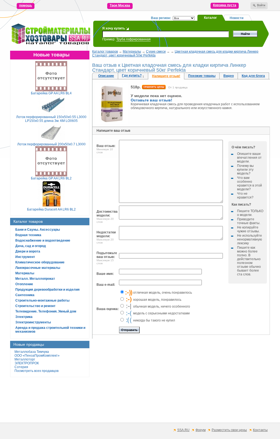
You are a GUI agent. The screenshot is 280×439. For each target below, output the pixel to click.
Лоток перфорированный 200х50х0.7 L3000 (51, 144)
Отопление (24, 284)
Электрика (24, 317)
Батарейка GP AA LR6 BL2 (51, 178)
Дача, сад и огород (30, 246)
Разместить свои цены (229, 430)
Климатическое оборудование (40, 262)
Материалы (24, 273)
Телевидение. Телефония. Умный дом (45, 311)
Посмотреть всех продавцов (36, 371)
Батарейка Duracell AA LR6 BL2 (51, 209)
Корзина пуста (224, 5)
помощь (25, 5)
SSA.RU (183, 430)
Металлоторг (24, 359)
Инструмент (25, 257)
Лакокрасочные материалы (37, 268)
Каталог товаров (105, 51)
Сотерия (21, 367)
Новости (236, 18)
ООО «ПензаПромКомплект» (37, 355)
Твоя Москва (120, 5)
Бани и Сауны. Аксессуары (37, 229)
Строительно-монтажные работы (42, 300)
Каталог (210, 18)
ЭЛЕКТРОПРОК (26, 363)
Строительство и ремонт (35, 306)
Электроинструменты (33, 322)
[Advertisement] (181, 380)
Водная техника (28, 235)
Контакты (260, 430)
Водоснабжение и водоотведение (42, 240)
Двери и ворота (27, 251)
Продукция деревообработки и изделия (47, 289)
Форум (201, 430)
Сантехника (24, 295)
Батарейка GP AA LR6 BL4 (51, 93)
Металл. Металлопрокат (35, 279)
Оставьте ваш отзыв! (151, 100)
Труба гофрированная (133, 39)
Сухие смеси (156, 51)
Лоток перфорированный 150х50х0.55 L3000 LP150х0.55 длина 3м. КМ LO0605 (51, 119)
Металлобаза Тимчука (31, 352)
